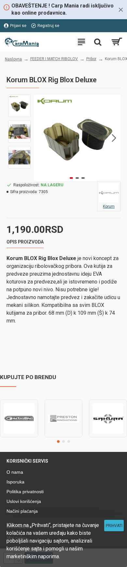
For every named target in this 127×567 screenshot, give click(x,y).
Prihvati (114, 525)
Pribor (91, 59)
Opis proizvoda (25, 241)
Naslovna (13, 59)
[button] (40, 137)
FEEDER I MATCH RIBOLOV (54, 59)
